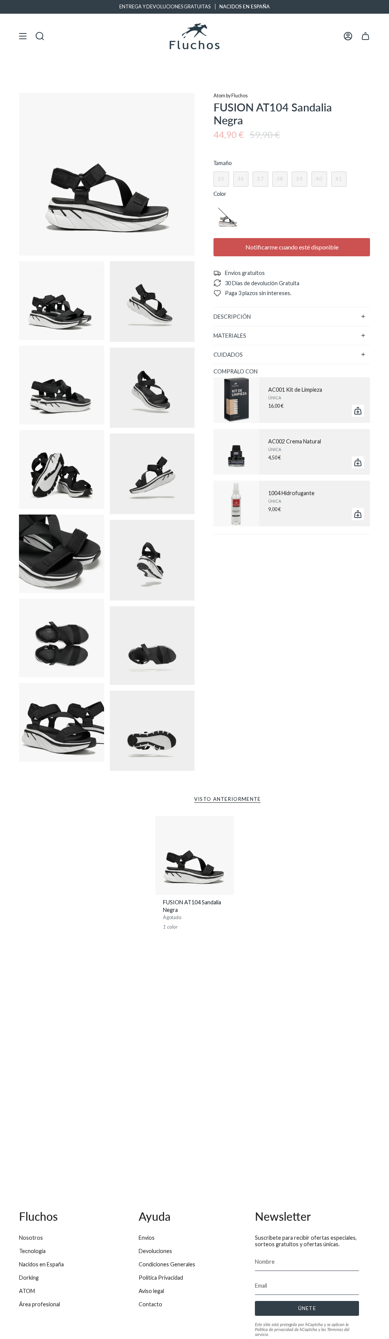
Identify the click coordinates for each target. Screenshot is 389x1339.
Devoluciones (155, 1251)
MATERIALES (229, 335)
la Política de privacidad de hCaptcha (302, 1327)
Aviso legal (151, 1291)
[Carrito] (365, 36)
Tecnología (32, 1251)
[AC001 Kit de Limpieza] (236, 400)
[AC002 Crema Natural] (236, 452)
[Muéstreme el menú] (22, 36)
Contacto (150, 1304)
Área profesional (39, 1304)
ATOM (27, 1291)
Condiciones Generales (167, 1264)
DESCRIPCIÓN (232, 316)
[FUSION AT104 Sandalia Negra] (194, 855)
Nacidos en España (41, 1264)
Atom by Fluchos (230, 95)
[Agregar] (358, 411)
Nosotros (31, 1237)
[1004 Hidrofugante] (236, 503)
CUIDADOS (228, 354)
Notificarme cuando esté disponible (291, 247)
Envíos (147, 1237)
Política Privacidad (161, 1277)
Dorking (29, 1277)
